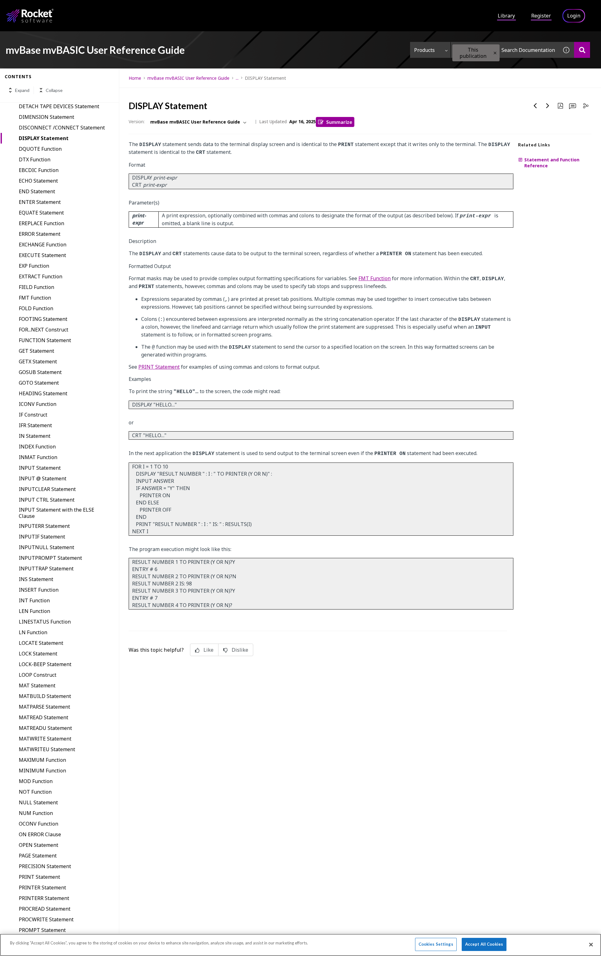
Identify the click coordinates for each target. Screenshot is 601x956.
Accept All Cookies (484, 944)
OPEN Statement (38, 845)
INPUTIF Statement (42, 536)
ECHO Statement (38, 180)
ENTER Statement (40, 202)
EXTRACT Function (40, 276)
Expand (22, 90)
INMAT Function (38, 457)
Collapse (54, 90)
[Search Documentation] (582, 50)
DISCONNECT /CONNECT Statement (62, 127)
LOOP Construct (37, 674)
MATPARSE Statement (44, 706)
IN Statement (34, 435)
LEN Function (34, 611)
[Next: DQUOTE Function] (548, 105)
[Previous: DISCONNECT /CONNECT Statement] (535, 105)
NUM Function (36, 813)
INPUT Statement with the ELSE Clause (56, 513)
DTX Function (34, 159)
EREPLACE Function (41, 223)
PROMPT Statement (42, 930)
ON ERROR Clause (40, 834)
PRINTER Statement (42, 887)
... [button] (237, 78)
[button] (495, 53)
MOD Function (36, 781)
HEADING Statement (43, 393)
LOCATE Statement (41, 643)
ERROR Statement (39, 233)
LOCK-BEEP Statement (45, 664)
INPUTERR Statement (44, 526)
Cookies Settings (436, 944)
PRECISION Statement (45, 866)
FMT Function (35, 297)
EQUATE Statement (41, 212)
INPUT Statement (40, 467)
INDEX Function (37, 446)
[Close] (591, 944)
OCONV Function (38, 823)
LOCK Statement (38, 653)
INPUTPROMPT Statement (50, 557)
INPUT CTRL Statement (46, 499)
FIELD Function (36, 287)
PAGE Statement (38, 855)
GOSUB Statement (40, 372)
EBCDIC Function (39, 170)
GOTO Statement (39, 382)
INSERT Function (39, 589)
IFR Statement (35, 425)
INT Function (34, 600)
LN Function (33, 632)
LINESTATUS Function (45, 621)
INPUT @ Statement (42, 478)
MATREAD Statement (43, 717)
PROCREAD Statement (44, 908)
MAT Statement (37, 685)
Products (424, 50)
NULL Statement (38, 802)
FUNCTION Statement (45, 340)
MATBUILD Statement (45, 696)
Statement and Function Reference (551, 163)
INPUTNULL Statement (46, 547)
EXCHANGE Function (42, 244)
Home (135, 78)
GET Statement (36, 350)
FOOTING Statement (43, 319)
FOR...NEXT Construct (43, 329)
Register (541, 15)
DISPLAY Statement (44, 138)
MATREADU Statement (45, 728)
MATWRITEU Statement (47, 749)
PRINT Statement (39, 876)
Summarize (339, 122)
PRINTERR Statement (44, 898)
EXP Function (34, 265)
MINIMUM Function (42, 770)
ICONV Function (37, 404)
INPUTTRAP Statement (46, 568)
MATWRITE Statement (45, 738)
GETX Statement (38, 361)
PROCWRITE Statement (46, 919)
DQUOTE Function (40, 148)
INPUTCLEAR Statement (47, 489)
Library (506, 15)
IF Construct (33, 414)
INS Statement (36, 579)
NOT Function (35, 791)
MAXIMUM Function (42, 759)
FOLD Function (36, 308)
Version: (137, 121)
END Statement (37, 191)
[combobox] (504, 50)
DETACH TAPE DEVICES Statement (59, 106)
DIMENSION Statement (46, 117)
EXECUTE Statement (42, 255)
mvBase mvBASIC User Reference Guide (188, 78)
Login (573, 15)
